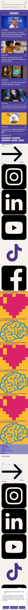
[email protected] (6, 456)
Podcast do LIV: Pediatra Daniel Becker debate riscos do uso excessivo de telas (14, 131)
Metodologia (5, 446)
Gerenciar (6, 607)
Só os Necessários (14, 607)
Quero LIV (4, 449)
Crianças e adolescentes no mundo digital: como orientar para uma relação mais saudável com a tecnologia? (13, 34)
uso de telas (14, 140)
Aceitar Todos (22, 607)
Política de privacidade (7, 450)
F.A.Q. (3, 452)
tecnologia (21, 140)
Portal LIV (4, 453)
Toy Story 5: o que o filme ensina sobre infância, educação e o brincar (13, 83)
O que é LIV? (5, 445)
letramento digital (6, 140)
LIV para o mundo (6, 447)
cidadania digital (16, 138)
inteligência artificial (6, 138)
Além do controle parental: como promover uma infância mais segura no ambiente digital (13, 59)
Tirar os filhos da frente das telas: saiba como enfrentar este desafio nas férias (14, 106)
